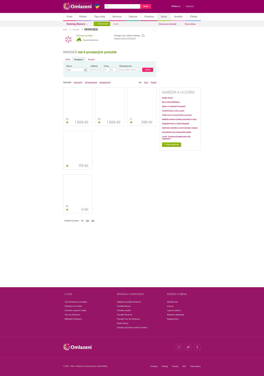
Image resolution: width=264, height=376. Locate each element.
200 (92, 220)
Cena (106, 66)
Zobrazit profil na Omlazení (125, 38)
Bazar (65, 29)
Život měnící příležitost (171, 102)
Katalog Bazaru (76, 24)
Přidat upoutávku (171, 145)
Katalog (165, 366)
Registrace (190, 6)
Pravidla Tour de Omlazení (128, 319)
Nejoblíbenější (105, 82)
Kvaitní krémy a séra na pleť (173, 111)
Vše (140, 82)
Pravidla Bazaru (124, 306)
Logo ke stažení (174, 310)
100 (87, 220)
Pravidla (116, 24)
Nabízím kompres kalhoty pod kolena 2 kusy (179, 119)
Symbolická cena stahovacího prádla (176, 132)
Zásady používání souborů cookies (132, 327)
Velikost (94, 66)
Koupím (91, 59)
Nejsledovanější (91, 82)
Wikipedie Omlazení (73, 319)
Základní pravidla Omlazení (129, 302)
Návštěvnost (172, 302)
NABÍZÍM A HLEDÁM (178, 92)
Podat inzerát (101, 24)
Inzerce (170, 306)
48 (82, 220)
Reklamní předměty (175, 315)
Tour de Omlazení (72, 315)
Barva (69, 66)
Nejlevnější (78, 82)
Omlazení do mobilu (73, 306)
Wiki (184, 366)
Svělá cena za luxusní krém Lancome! (177, 115)
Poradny (175, 366)
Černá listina (190, 24)
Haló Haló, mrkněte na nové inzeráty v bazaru (180, 128)
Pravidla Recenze (124, 315)
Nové (146, 82)
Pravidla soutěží (124, 310)
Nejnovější (67, 82)
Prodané (79, 59)
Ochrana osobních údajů (75, 310)
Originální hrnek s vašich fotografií (175, 124)
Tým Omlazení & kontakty (76, 302)
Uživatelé (75, 29)
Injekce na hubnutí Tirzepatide (173, 106)
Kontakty (154, 366)
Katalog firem (173, 319)
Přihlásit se (175, 6)
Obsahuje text (125, 66)
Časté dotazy (122, 323)
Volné (67, 59)
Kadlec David (167, 98)
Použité (153, 82)
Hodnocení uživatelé (167, 24)
